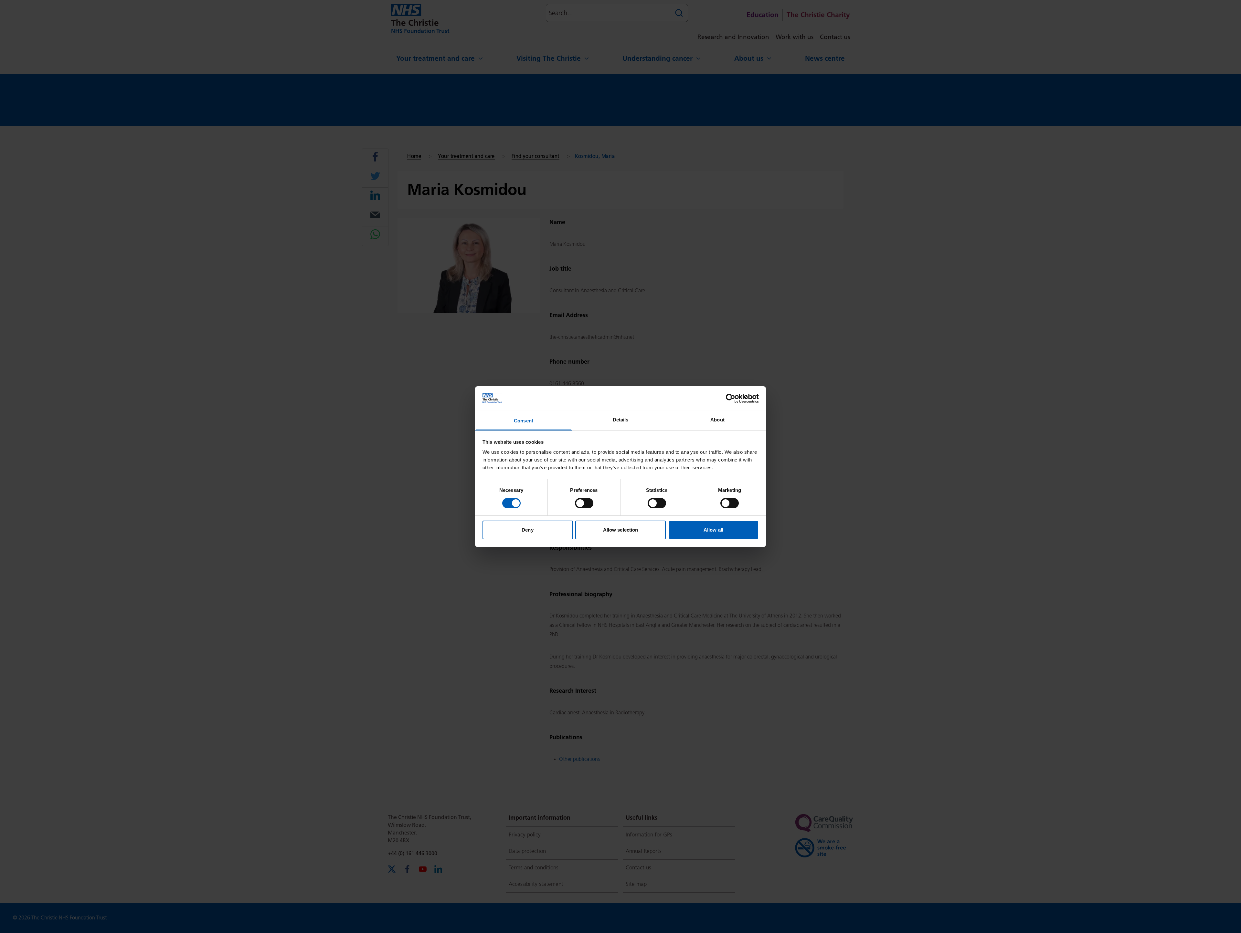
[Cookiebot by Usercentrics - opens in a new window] (730, 398)
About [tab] (717, 419)
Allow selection (620, 530)
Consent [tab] (523, 420)
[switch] (584, 503)
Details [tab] (621, 419)
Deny (527, 530)
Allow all (713, 530)
